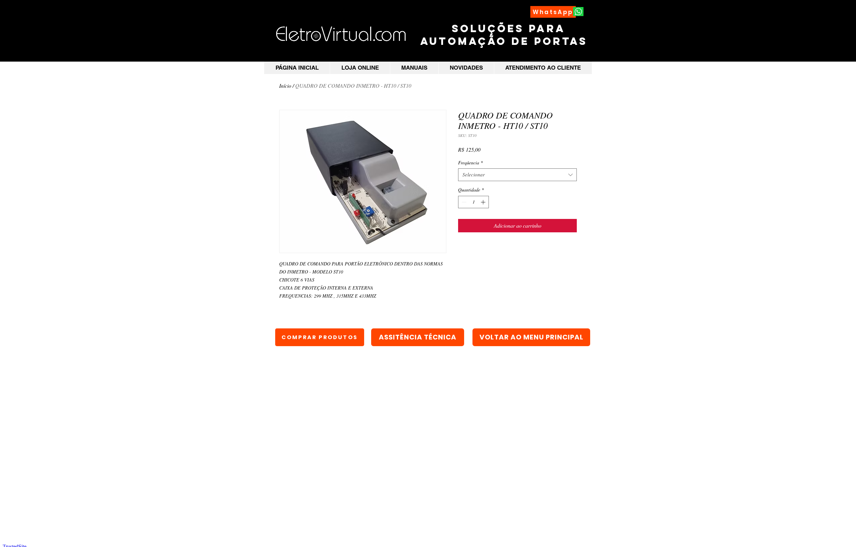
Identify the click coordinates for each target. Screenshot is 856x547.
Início (285, 85)
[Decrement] (463, 202)
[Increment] (483, 202)
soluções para (506, 28)
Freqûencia (470, 163)
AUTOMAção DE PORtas (506, 41)
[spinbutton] (473, 202)
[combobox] (517, 174)
